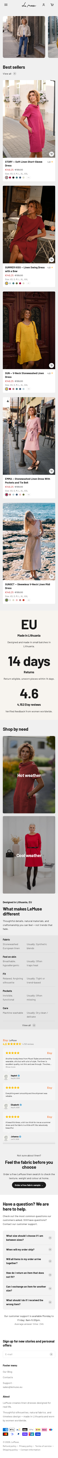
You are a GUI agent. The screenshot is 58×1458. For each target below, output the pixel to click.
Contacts (8, 1377)
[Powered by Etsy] (49, 1053)
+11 (28, 283)
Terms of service (43, 1446)
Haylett (14, 1076)
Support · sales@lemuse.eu (12, 1384)
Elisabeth (15, 1105)
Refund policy (9, 1446)
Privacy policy (25, 1446)
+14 (28, 177)
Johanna (14, 1137)
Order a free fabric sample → (29, 1185)
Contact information (30, 1449)
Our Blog (7, 1371)
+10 (28, 389)
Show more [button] (10, 1067)
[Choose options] (51, 154)
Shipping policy (10, 1449)
